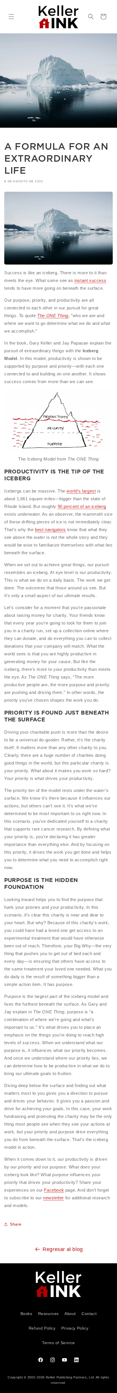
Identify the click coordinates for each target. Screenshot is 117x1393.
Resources (48, 1313)
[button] (11, 16)
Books (26, 1313)
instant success (90, 280)
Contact (89, 1313)
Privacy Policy (74, 1328)
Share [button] (16, 1224)
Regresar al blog (63, 1249)
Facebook (54, 1190)
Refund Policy (42, 1328)
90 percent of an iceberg (82, 506)
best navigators (50, 529)
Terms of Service (58, 1342)
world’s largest (81, 491)
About (70, 1313)
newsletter (53, 1197)
